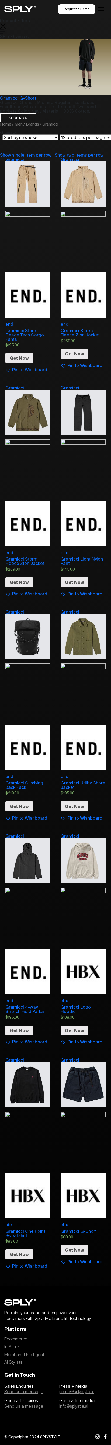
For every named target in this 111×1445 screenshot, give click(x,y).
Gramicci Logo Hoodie (76, 1009)
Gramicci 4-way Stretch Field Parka (24, 1009)
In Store (11, 1347)
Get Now (19, 358)
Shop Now (18, 118)
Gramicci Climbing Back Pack (24, 785)
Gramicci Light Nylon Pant (82, 561)
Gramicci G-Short (18, 98)
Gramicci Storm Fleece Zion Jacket (80, 332)
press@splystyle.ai (76, 1392)
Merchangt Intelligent (24, 1355)
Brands (32, 124)
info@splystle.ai (73, 1406)
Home (5, 124)
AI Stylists (13, 1362)
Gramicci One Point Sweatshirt (25, 1233)
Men (19, 124)
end (9, 324)
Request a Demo (76, 9)
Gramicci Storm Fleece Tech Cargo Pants (24, 335)
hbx (64, 1000)
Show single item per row (25, 155)
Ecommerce (15, 1339)
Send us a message (23, 1392)
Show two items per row (79, 155)
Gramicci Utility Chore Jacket (83, 785)
